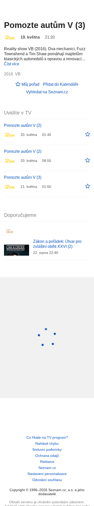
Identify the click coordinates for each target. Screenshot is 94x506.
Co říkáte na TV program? (47, 437)
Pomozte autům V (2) (22, 125)
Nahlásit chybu (47, 443)
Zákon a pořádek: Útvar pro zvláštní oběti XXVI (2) (57, 244)
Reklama (47, 462)
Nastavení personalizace (47, 474)
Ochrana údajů (47, 456)
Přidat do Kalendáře (60, 84)
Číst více (11, 64)
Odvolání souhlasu (47, 480)
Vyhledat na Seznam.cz (47, 92)
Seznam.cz (47, 468)
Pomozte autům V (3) (22, 177)
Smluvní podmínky (47, 450)
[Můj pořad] (87, 134)
